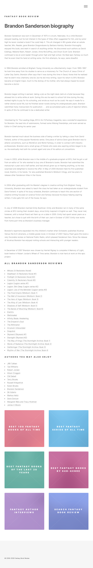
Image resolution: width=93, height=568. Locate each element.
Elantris (10, 312)
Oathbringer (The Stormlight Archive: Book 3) (26, 347)
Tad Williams (12, 367)
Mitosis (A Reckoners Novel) (19, 270)
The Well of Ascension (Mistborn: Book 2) (24, 296)
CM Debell (11, 376)
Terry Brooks (12, 379)
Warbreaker (12, 315)
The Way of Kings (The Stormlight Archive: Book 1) (28, 341)
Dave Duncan (12, 398)
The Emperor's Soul (15, 321)
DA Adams (11, 392)
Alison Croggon (13, 373)
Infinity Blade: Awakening (18, 318)
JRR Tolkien (12, 363)
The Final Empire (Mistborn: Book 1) (22, 293)
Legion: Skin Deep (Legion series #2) (22, 286)
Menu (85, 6)
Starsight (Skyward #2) (17, 337)
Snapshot (11, 331)
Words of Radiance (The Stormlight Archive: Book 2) (29, 344)
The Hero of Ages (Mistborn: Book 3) (22, 299)
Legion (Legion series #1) (18, 283)
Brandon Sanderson (15, 389)
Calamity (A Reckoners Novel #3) (21, 280)
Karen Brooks (12, 386)
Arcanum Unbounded (16, 328)
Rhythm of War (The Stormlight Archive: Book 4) (27, 350)
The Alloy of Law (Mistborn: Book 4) (22, 302)
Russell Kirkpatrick (15, 382)
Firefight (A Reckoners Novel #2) (21, 277)
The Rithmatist (13, 325)
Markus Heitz (12, 395)
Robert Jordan (13, 370)
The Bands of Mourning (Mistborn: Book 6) (25, 309)
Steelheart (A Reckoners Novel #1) (22, 274)
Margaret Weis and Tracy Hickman (22, 402)
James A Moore (14, 405)
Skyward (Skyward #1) (16, 334)
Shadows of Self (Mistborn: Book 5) (22, 305)
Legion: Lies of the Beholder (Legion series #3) (27, 290)
